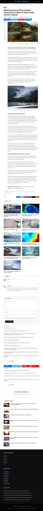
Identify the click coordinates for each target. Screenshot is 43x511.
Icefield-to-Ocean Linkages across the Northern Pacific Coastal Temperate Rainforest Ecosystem (18, 337)
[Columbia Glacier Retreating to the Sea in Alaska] (12, 237)
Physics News (6, 478)
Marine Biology (24, 191)
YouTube (5, 459)
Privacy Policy (29, 508)
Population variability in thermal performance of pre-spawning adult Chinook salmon (16, 342)
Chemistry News (6, 473)
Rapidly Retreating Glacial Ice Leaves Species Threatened (29, 258)
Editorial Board (23, 508)
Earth (5, 7)
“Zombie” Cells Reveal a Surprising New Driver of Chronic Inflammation (16, 490)
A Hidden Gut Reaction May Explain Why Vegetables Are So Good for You (24, 431)
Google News (21, 188)
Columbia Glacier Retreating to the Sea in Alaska (12, 244)
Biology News (6, 471)
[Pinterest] (5, 32)
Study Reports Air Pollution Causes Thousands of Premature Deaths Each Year (30, 244)
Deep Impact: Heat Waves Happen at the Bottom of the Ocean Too (30, 215)
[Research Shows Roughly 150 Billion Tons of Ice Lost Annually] (12, 265)
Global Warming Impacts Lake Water (11, 229)
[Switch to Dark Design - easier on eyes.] (37, 1)
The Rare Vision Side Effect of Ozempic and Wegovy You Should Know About (17, 493)
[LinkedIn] (5, 30)
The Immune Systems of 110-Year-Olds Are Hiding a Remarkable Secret (24, 409)
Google (14, 188)
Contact (18, 508)
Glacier (19, 191)
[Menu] (4, 2)
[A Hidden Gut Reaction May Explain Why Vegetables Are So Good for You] (6, 433)
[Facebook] (5, 25)
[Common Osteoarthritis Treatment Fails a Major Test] (6, 416)
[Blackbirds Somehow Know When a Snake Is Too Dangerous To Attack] (6, 427)
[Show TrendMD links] (38, 384)
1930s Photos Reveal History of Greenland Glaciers (30, 230)
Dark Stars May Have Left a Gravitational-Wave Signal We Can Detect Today (24, 421)
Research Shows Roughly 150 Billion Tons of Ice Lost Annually (12, 272)
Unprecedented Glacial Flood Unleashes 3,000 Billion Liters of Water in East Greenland (11, 215)
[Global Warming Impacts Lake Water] (12, 223)
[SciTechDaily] (21, 1)
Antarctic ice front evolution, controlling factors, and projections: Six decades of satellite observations (19, 373)
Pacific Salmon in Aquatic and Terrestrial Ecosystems (12, 345)
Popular (29, 191)
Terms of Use (34, 508)
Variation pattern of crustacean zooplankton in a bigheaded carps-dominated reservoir (17, 370)
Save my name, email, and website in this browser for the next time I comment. (20, 318)
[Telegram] (5, 34)
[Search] (38, 2)
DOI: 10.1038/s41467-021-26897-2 (14, 183)
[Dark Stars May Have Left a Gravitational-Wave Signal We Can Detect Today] (6, 422)
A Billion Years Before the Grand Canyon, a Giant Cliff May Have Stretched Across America (23, 404)
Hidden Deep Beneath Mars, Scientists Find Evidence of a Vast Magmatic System (18, 497)
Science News (6, 480)
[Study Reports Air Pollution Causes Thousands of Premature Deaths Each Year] (30, 237)
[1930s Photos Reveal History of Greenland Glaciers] (30, 223)
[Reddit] (5, 39)
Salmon (33, 191)
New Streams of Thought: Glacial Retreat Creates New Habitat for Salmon (15, 330)
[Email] (5, 37)
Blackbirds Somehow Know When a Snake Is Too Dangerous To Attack (24, 426)
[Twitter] (5, 27)
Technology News (7, 483)
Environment (12, 191)
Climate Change (6, 191)
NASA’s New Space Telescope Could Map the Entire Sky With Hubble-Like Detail (17, 495)
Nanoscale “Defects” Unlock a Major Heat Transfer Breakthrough (23, 442)
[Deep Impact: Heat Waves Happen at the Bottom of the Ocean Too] (30, 208)
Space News (6, 481)
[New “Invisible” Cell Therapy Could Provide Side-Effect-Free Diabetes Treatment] (6, 439)
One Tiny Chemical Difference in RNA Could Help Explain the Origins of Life (17, 499)
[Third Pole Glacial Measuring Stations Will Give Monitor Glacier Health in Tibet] (12, 251)
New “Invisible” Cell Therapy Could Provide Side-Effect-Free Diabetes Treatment (24, 438)
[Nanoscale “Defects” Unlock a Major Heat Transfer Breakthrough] (6, 444)
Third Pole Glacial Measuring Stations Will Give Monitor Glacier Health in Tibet (12, 258)
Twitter (5, 457)
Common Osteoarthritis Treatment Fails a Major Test (20, 414)
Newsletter (5, 462)
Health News (6, 476)
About (14, 508)
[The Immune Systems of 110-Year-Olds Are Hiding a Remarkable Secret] (6, 411)
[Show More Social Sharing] (33, 20)
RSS (4, 464)
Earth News (6, 475)
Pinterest (5, 461)
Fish (16, 191)
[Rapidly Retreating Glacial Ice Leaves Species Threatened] (30, 251)
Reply (38, 283)
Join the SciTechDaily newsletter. (27, 186)
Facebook (5, 456)
